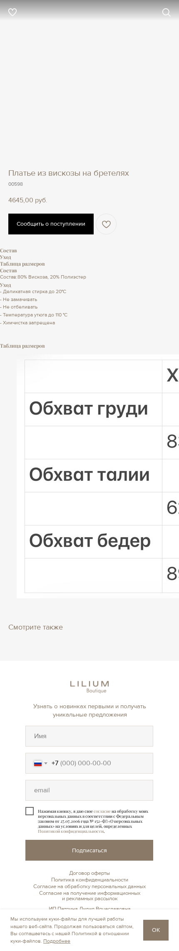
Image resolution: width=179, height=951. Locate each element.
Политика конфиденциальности (89, 879)
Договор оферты (89, 873)
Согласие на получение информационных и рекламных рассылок (89, 896)
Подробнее (56, 941)
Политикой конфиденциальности (71, 831)
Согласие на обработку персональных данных (89, 886)
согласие (102, 811)
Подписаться (89, 850)
